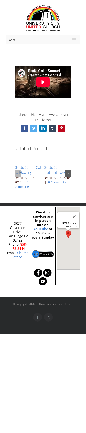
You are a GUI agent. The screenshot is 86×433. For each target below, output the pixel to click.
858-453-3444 (19, 246)
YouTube (40, 229)
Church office (21, 255)
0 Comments (57, 182)
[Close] (74, 217)
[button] (18, 173)
